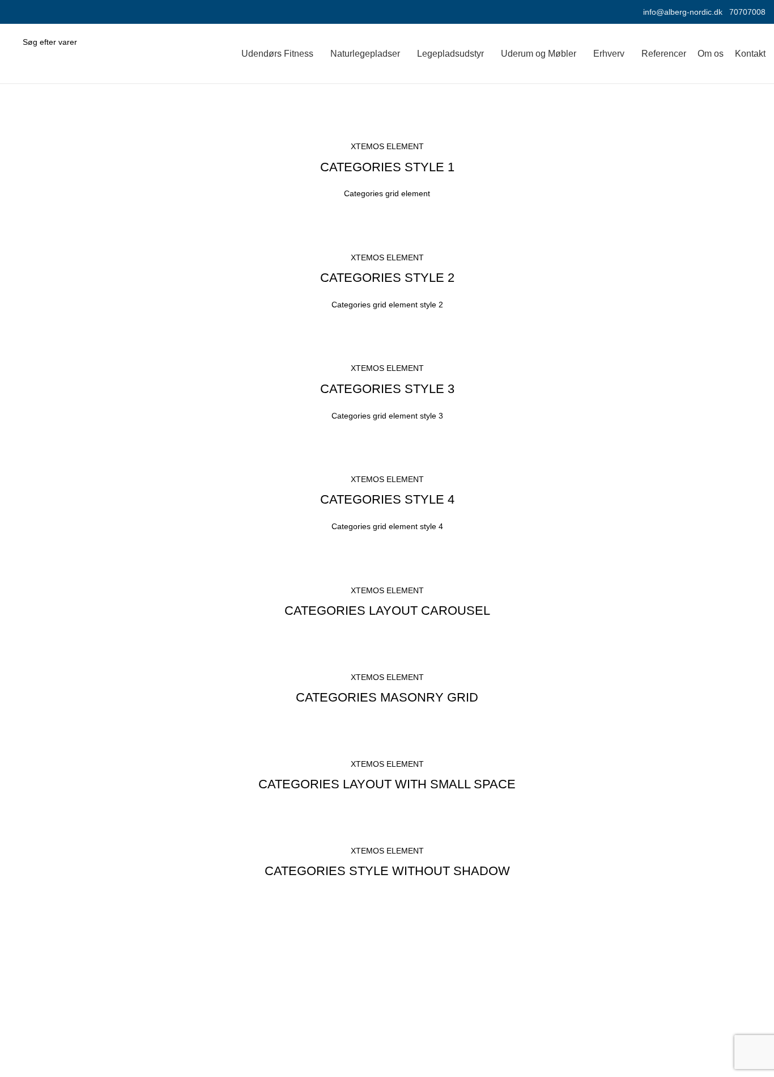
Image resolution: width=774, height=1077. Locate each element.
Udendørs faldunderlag (441, 1048)
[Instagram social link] (28, 12)
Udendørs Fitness (431, 984)
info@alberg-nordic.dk (682, 11)
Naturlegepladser (430, 1026)
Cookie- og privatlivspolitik (642, 1005)
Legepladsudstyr (428, 1005)
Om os (602, 984)
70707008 (747, 11)
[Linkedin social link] (41, 12)
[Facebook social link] (15, 12)
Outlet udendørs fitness (441, 1069)
